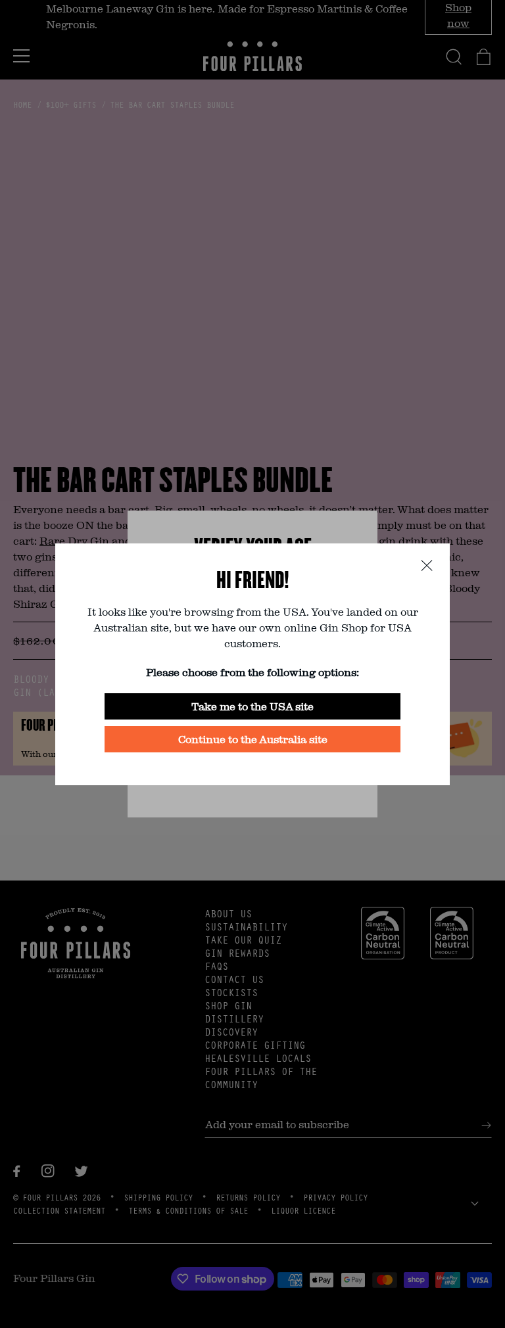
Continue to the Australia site (252, 739)
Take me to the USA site (252, 706)
